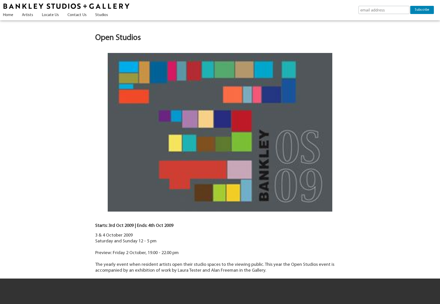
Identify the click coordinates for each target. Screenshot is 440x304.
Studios (101, 15)
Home (8, 15)
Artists (27, 15)
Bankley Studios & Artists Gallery (66, 6)
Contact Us (77, 15)
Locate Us (50, 15)
